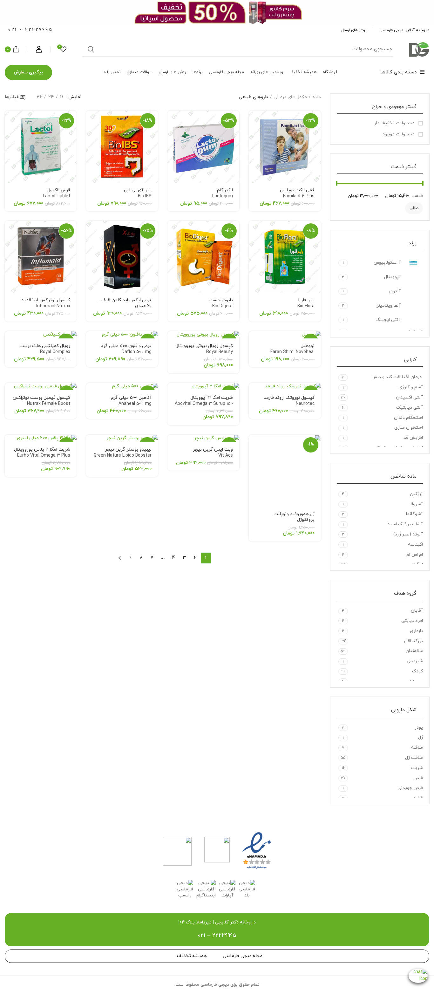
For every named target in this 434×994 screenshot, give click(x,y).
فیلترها (12, 97)
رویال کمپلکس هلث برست (44, 349)
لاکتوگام (222, 193)
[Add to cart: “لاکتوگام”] (172, 121)
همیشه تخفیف (192, 956)
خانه (316, 97)
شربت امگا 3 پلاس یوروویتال (42, 455)
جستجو (91, 49)
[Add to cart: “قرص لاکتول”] (9, 121)
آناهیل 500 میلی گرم (131, 401)
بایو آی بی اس (138, 193)
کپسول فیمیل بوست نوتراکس (41, 401)
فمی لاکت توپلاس (297, 193)
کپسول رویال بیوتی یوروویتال (204, 349)
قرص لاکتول (56, 193)
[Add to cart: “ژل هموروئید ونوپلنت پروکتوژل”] (253, 445)
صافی (414, 208)
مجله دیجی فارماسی (242, 956)
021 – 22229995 (217, 936)
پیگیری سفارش (28, 72)
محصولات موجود (399, 134)
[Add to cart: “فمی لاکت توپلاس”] (253, 121)
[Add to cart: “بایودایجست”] (172, 231)
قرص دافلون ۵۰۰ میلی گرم (126, 349)
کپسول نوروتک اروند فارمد (289, 401)
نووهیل (292, 349)
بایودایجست (221, 303)
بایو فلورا (305, 303)
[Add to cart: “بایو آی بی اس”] (91, 121)
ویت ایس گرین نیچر (213, 452)
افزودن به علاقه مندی (253, 135)
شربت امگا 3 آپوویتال (204, 404)
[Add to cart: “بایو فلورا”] (253, 231)
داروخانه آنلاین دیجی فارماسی (404, 30)
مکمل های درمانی (290, 97)
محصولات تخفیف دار (395, 123)
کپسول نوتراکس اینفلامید (45, 303)
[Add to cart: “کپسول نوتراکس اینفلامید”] (9, 231)
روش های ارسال (353, 30)
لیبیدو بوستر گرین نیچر (123, 452)
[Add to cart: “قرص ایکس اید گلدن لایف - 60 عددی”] (91, 231)
